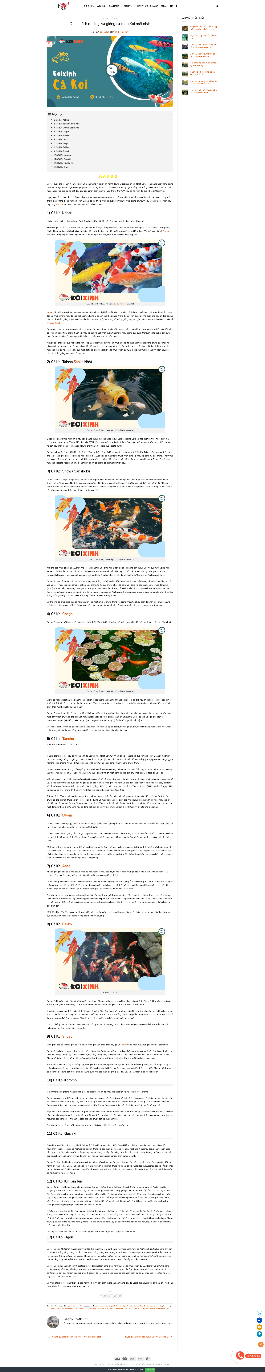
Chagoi (67, 613)
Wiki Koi (101, 6)
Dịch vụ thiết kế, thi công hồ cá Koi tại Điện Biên (203, 91)
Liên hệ (173, 6)
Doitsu (123, 1044)
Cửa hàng (113, 6)
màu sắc (92, 1308)
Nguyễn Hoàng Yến (122, 32)
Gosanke (166, 1306)
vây (167, 1308)
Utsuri (67, 815)
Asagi (66, 866)
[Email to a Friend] (110, 1296)
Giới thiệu (89, 6)
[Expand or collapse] (170, 114)
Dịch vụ (128, 6)
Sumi (126, 1308)
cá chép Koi (100, 1306)
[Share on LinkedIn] (120, 1296)
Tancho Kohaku (54, 322)
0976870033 (254, 1356)
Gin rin (149, 1306)
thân (148, 1308)
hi (172, 1306)
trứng (152, 1308)
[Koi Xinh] (63, 6)
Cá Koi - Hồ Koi (110, 18)
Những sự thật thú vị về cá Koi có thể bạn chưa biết (76, 1336)
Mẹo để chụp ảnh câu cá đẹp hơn (203, 37)
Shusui (67, 1036)
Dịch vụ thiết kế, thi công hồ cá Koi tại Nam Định (203, 55)
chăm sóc (129, 1306)
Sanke (78, 361)
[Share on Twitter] (105, 1296)
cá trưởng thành (118, 1306)
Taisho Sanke (133, 1308)
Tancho (68, 738)
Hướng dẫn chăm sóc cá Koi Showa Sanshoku (147, 1336)
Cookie (125, 1369)
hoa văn (54, 1308)
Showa (166, 231)
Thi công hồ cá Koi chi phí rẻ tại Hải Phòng (203, 64)
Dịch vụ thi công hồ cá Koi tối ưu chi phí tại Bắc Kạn (204, 82)
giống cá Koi (157, 1306)
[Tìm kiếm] (217, 6)
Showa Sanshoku (116, 1308)
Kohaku (50, 312)
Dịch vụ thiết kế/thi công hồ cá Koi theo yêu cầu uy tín (203, 46)
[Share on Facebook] (100, 1296)
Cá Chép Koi (119, 303)
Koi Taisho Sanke (81, 1308)
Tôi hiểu (150, 1370)
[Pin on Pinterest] (115, 1296)
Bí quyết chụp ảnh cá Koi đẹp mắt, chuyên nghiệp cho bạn (204, 27)
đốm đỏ (143, 1306)
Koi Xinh (59, 204)
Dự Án (164, 6)
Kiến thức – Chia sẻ (147, 6)
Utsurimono (160, 1308)
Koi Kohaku (69, 1308)
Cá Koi (108, 1306)
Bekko (67, 924)
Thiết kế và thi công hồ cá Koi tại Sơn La (202, 73)
